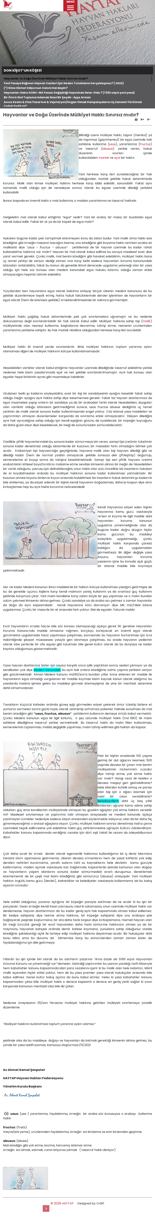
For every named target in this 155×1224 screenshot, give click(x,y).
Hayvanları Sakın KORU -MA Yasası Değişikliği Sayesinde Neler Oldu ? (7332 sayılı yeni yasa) (69, 93)
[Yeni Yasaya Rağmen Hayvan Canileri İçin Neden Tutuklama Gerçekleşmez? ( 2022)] (46, 1208)
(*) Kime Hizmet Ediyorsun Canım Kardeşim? (36, 88)
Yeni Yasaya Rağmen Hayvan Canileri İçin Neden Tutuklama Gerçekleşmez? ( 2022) (64, 83)
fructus (145, 144)
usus (112, 144)
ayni (117, 158)
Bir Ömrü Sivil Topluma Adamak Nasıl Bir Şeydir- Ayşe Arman (47, 97)
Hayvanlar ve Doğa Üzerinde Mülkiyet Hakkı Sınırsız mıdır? (46, 78)
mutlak (104, 158)
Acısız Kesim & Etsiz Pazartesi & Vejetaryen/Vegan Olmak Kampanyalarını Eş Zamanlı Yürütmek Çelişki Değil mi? (73, 104)
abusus (107, 149)
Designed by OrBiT (91, 1203)
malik (146, 321)
